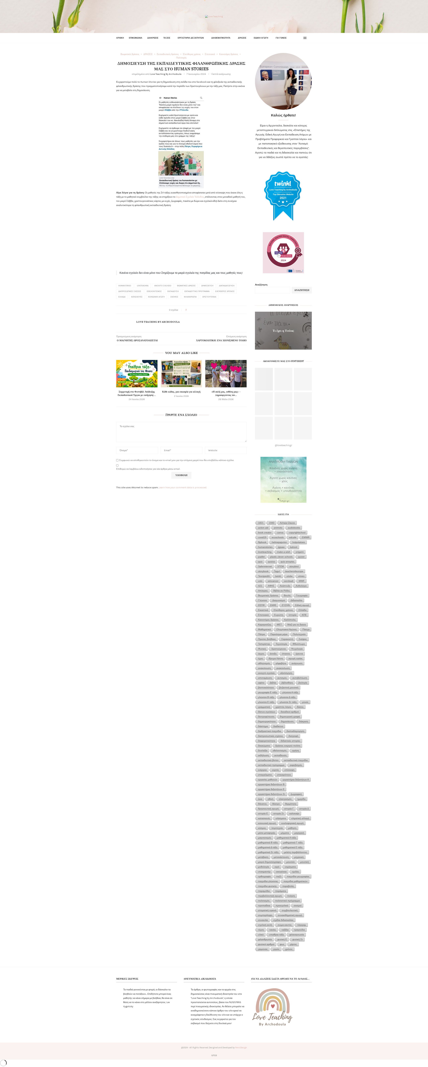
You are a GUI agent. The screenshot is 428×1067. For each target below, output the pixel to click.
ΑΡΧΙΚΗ (120, 38)
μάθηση (292, 828)
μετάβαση (263, 857)
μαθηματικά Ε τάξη (292, 847)
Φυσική (262, 648)
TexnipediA (264, 576)
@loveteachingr (283, 445)
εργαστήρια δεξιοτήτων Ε (271, 789)
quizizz (271, 561)
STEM (280, 566)
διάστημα (263, 726)
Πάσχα (305, 629)
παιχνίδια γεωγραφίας (298, 876)
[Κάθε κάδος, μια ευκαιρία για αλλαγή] (181, 373)
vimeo (301, 576)
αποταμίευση (265, 677)
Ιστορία (292, 615)
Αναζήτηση (261, 284)
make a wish (283, 552)
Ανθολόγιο (301, 585)
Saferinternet (265, 566)
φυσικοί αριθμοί (266, 944)
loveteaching (143, 286)
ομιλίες (295, 871)
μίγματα (285, 832)
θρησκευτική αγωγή (268, 808)
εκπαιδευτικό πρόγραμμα (196, 291)
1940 (271, 522)
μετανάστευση (281, 857)
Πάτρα (261, 634)
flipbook (262, 542)
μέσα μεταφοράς (266, 832)
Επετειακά (263, 615)
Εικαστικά (263, 610)
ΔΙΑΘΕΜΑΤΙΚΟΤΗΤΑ (220, 38)
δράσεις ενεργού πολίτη (287, 745)
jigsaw (281, 547)
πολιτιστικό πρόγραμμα (287, 900)
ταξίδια (285, 929)
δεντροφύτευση (266, 716)
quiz (260, 561)
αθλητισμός (264, 663)
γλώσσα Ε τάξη (266, 702)
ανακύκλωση (283, 668)
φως (282, 944)
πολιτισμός (264, 900)
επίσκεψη (289, 770)
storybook (263, 571)
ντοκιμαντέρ (264, 871)
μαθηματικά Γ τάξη (293, 842)
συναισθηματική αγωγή (290, 915)
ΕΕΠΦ (261, 605)
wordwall (288, 581)
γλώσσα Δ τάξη (287, 697)
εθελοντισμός (154, 291)
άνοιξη (273, 653)
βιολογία (302, 682)
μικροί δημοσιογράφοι (269, 862)
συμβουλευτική (290, 910)
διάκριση (303, 721)
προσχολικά (282, 905)
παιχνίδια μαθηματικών (295, 881)
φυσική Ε (282, 939)
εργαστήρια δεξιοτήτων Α (296, 779)
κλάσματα (281, 818)
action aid (263, 527)
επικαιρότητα (284, 774)
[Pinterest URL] (264, 379)
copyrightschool (297, 532)
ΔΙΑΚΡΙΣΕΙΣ (152, 38)
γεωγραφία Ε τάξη (267, 692)
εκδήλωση (263, 755)
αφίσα (261, 682)
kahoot (293, 547)
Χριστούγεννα (209, 297)
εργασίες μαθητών (267, 779)
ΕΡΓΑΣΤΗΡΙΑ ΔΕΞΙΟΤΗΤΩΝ (191, 38)
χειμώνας (263, 949)
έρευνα (299, 653)
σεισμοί (297, 905)
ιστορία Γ (289, 808)
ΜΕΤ (279, 624)
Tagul (277, 571)
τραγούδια (299, 929)
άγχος (261, 653)
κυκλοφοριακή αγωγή (292, 823)
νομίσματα (290, 866)
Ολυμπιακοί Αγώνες (286, 629)
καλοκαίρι (294, 813)
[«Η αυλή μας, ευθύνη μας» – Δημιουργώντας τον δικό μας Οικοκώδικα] (226, 373)
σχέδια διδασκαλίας (283, 920)
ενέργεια (262, 770)
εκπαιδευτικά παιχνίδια (296, 760)
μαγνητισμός (264, 837)
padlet (261, 556)
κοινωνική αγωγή (156, 297)
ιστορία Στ (278, 813)
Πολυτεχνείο (299, 634)
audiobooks (294, 527)
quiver (301, 556)
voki (260, 581)
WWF (302, 581)
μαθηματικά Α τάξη (286, 837)
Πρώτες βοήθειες (267, 639)
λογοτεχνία (277, 828)
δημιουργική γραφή (290, 716)
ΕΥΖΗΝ (286, 605)
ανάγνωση (297, 663)
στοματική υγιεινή (267, 910)
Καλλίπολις (290, 619)
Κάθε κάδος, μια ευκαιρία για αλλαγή (181, 391)
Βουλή (287, 595)
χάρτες (293, 944)
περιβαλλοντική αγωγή (270, 895)
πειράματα (280, 891)
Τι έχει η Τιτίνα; (283, 330)
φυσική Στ (297, 939)
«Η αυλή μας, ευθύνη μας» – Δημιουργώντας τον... (226, 393)
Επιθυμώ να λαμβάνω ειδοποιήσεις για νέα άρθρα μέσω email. (148, 469)
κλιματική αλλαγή (300, 818)
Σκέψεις (174, 297)
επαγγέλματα (265, 774)
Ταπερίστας (264, 644)
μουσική (304, 862)
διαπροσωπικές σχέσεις (129, 291)
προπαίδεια (264, 905)
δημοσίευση (207, 286)
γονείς (305, 702)
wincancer (273, 581)
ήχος (260, 658)
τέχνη (261, 929)
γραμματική (264, 707)
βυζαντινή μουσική (288, 687)
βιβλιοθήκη (287, 682)
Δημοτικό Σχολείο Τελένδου (190, 196)
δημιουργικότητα (267, 721)
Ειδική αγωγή (302, 605)
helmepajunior (279, 542)
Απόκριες (263, 590)
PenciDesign (241, 1047)
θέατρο (276, 803)
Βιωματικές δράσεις (186, 286)
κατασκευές (136, 297)
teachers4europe (294, 571)
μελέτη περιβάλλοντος (295, 852)
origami (300, 552)
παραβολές (288, 886)
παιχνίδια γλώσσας (268, 881)
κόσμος (262, 828)
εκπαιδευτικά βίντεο (268, 760)
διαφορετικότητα (266, 740)
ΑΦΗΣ (271, 585)
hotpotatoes (298, 542)
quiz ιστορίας (287, 561)
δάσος (300, 707)
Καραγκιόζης (264, 624)
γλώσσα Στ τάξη (288, 702)
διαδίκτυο (278, 726)
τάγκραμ (301, 925)
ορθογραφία (264, 876)
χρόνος (289, 949)
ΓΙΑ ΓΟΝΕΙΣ (281, 38)
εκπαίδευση (173, 291)
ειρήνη (295, 750)
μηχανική (299, 857)
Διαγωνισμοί (278, 600)
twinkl (278, 576)
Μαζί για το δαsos (296, 624)
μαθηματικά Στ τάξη (268, 852)
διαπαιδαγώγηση (226, 286)
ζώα (260, 799)
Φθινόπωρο (299, 644)
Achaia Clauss (287, 522)
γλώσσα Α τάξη (290, 692)
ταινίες (272, 929)
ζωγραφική (296, 794)
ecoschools (278, 537)
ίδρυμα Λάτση (276, 658)
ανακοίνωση (264, 668)
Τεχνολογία (281, 644)
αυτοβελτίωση (299, 677)
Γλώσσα (262, 600)
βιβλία (273, 682)
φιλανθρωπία (190, 297)
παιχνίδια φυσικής (267, 886)
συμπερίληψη (265, 915)
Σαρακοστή (287, 639)
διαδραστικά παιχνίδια (269, 731)
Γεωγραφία (301, 595)
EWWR (305, 537)
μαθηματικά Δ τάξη (267, 847)
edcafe (292, 537)
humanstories (124, 286)
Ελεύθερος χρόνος (225, 291)
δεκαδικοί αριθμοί (290, 711)
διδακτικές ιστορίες (290, 740)
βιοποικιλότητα (266, 687)
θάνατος (262, 803)
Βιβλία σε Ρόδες (281, 590)
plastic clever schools (281, 556)
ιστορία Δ (304, 808)
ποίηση (291, 895)
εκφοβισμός (296, 765)
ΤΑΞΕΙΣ (166, 38)
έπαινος (286, 653)
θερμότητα (290, 803)
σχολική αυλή (265, 925)
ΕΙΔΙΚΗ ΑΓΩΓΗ (261, 38)
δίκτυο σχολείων (266, 711)
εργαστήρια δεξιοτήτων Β (271, 784)
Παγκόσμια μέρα (278, 634)
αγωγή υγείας (296, 658)
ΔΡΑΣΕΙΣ (242, 38)
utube (290, 576)
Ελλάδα (121, 297)
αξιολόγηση (286, 673)
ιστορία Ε (263, 813)
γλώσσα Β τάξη (266, 697)
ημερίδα (301, 799)
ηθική (270, 799)
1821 (260, 522)
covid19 (262, 537)
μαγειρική (299, 832)
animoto (278, 527)
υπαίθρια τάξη (276, 934)
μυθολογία (263, 866)
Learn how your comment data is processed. (183, 487)
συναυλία (263, 920)
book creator (265, 532)
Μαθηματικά (264, 629)
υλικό (261, 934)
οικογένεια (281, 871)
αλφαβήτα (281, 663)
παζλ (278, 876)
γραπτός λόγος (283, 707)
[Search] (310, 38)
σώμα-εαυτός (285, 925)
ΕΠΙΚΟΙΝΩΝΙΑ (135, 38)
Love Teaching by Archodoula (165, 74)
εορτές (275, 770)
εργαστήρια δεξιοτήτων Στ (271, 794)
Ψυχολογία (297, 648)
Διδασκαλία (296, 600)
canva (280, 532)
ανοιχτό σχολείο (162, 286)
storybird (294, 566)
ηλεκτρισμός (285, 799)
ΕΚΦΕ (273, 605)
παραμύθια (264, 891)
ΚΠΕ (304, 615)
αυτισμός (282, 677)
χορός (276, 949)
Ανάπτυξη (285, 585)
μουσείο (290, 862)
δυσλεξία (262, 750)
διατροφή (293, 736)
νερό (277, 866)
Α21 (260, 585)
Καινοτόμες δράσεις (268, 619)
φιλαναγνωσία (296, 934)
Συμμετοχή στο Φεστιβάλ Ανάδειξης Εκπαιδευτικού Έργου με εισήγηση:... (137, 393)
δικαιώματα (264, 745)
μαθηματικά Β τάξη (268, 842)
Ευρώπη (278, 615)
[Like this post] (188, 310)
